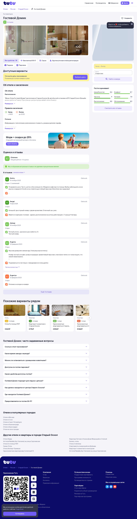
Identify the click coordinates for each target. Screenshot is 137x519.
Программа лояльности (82, 477)
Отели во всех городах (11, 429)
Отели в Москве (8, 417)
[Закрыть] (132, 24)
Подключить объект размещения (85, 491)
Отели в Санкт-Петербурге (12, 422)
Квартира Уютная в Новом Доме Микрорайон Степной (88, 439)
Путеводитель (101, 3)
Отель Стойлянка (75, 444)
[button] (34, 478)
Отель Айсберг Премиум (11, 448)
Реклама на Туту (79, 494)
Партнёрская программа (82, 496)
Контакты (46, 480)
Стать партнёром (80, 488)
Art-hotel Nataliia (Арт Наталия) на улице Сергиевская (21, 441)
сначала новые (18, 172)
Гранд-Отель (7, 446)
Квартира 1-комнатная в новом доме (81, 448)
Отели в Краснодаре (10, 427)
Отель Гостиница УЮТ (10, 444)
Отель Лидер (7, 439)
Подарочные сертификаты (83, 475)
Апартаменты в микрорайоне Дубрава (82, 446)
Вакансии (46, 477)
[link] (12, 144)
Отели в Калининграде (11, 424)
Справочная (89, 3)
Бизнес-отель (74, 441)
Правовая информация (51, 483)
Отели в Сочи (8, 420)
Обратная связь (111, 477)
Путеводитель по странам (83, 480)
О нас (45, 475)
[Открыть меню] (132, 3)
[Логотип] (9, 3)
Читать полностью (11, 267)
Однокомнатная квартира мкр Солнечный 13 (18, 451)
